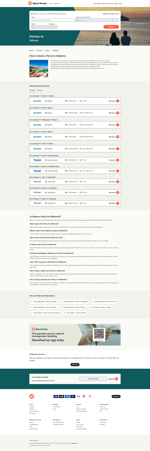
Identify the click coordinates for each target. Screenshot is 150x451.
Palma (44, 143)
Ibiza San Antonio (55, 313)
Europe (39, 50)
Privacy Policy (79, 424)
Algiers (44, 96)
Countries (31, 406)
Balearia (51, 96)
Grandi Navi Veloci (53, 155)
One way (43, 13)
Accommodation (57, 406)
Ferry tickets (32, 413)
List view (31, 90)
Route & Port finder (34, 411)
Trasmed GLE (51, 177)
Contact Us (102, 406)
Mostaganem (46, 119)
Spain (47, 50)
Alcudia (54, 301)
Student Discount (33, 428)
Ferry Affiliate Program (58, 422)
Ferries (54, 409)
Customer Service (104, 409)
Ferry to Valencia (34, 96)
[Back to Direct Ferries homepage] (37, 3)
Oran (43, 131)
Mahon (44, 188)
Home (31, 50)
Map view (39, 90)
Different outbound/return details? (57, 13)
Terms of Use (79, 426)
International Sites (33, 424)
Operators (31, 409)
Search (111, 27)
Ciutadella (85, 301)
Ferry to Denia (96, 307)
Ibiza (43, 107)
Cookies (78, 422)
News (30, 426)
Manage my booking (81, 409)
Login (77, 406)
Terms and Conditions (81, 428)
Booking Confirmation (81, 411)
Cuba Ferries (103, 422)
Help (101, 411)
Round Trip (35, 13)
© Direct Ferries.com (33, 440)
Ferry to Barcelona (39, 301)
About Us (31, 422)
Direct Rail (102, 424)
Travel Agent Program (58, 424)
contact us (74, 443)
